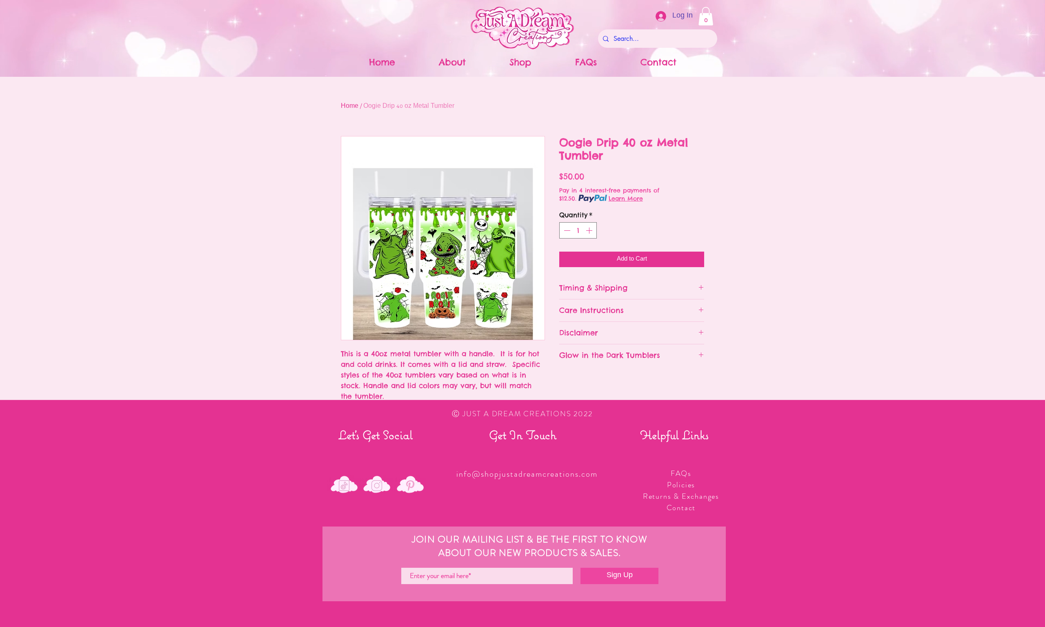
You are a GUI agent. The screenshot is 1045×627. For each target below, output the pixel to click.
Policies (681, 485)
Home (349, 106)
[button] (706, 16)
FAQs (681, 473)
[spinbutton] (578, 230)
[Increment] (590, 230)
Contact (681, 507)
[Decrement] (566, 230)
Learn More (626, 198)
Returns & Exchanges (681, 496)
